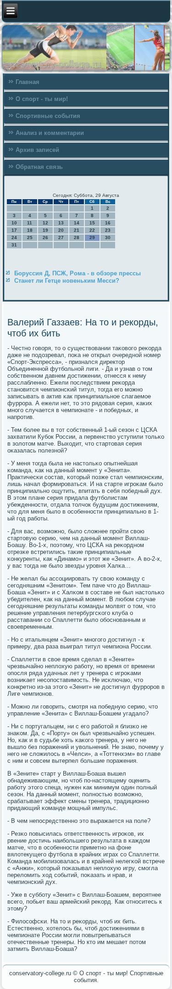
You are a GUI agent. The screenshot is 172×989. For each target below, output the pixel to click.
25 (30, 237)
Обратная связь (39, 166)
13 (61, 222)
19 (45, 230)
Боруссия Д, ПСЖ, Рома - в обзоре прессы (77, 273)
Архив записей (37, 149)
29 (92, 237)
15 (92, 222)
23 (108, 230)
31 (14, 244)
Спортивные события (48, 115)
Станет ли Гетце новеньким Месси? (66, 280)
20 (61, 230)
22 (92, 230)
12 (45, 222)
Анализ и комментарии (50, 132)
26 (45, 237)
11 (29, 222)
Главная (27, 81)
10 (14, 222)
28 (76, 237)
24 (14, 237)
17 (14, 230)
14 (76, 222)
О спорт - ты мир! (42, 98)
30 (108, 237)
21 (76, 230)
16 (108, 222)
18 (30, 230)
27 (61, 237)
